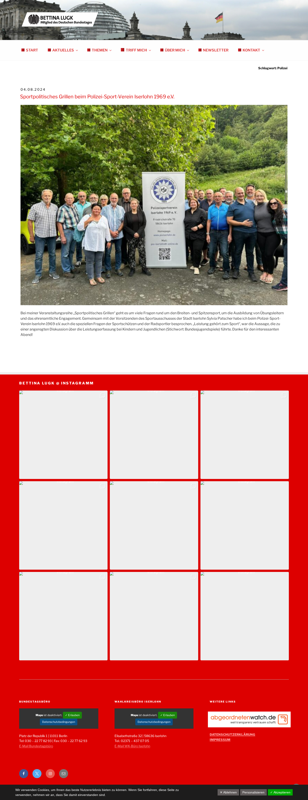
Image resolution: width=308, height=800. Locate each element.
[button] (63, 435)
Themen (100, 50)
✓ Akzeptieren (280, 792)
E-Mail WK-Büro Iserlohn (132, 746)
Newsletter (215, 50)
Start (32, 50)
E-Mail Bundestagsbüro (36, 746)
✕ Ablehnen (228, 792)
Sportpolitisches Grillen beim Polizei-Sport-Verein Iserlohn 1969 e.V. (97, 96)
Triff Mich (136, 50)
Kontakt (251, 50)
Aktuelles (63, 50)
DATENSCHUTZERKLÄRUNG (232, 734)
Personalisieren (253, 792)
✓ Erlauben (72, 715)
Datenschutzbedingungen (58, 722)
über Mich (175, 50)
